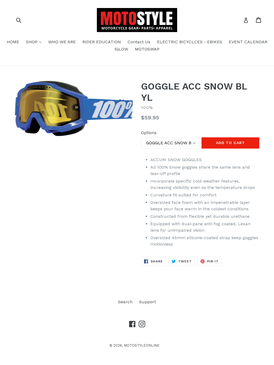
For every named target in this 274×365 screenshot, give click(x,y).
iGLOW (121, 49)
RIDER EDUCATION (101, 41)
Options (149, 132)
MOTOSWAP (147, 49)
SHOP (35, 41)
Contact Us (139, 41)
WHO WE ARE (62, 41)
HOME (13, 41)
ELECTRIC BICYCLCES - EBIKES (189, 41)
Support (147, 301)
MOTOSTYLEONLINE (141, 345)
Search (125, 301)
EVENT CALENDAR (248, 41)
